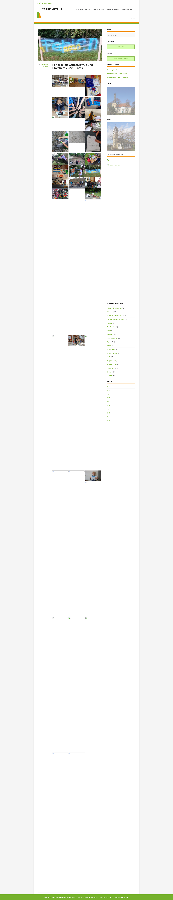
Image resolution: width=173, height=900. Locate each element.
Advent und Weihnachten (114, 308)
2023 (108, 398)
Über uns (87, 9)
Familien (109, 323)
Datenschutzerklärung (121, 897)
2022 (108, 402)
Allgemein (110, 312)
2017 (108, 420)
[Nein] (171, 897)
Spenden (109, 376)
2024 (108, 394)
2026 (108, 387)
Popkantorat (110, 368)
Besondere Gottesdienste (114, 316)
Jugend (109, 342)
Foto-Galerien (44, 64)
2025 (108, 390)
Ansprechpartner (127, 9)
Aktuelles (79, 9)
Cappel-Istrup (52, 9)
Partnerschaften (112, 364)
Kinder (109, 346)
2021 (108, 405)
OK (111, 897)
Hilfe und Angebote (98, 9)
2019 (108, 413)
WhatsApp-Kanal (112, 70)
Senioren (109, 372)
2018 (108, 417)
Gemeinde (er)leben (113, 9)
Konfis (109, 357)
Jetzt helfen (120, 47)
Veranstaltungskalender (121, 58)
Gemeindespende (112, 338)
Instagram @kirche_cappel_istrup (117, 73)
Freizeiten (110, 334)
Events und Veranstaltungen (115, 319)
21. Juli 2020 (44, 66)
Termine (132, 18)
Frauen (109, 330)
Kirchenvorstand (112, 353)
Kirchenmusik (111, 349)
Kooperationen (111, 361)
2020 (108, 409)
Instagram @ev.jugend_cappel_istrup (118, 77)
